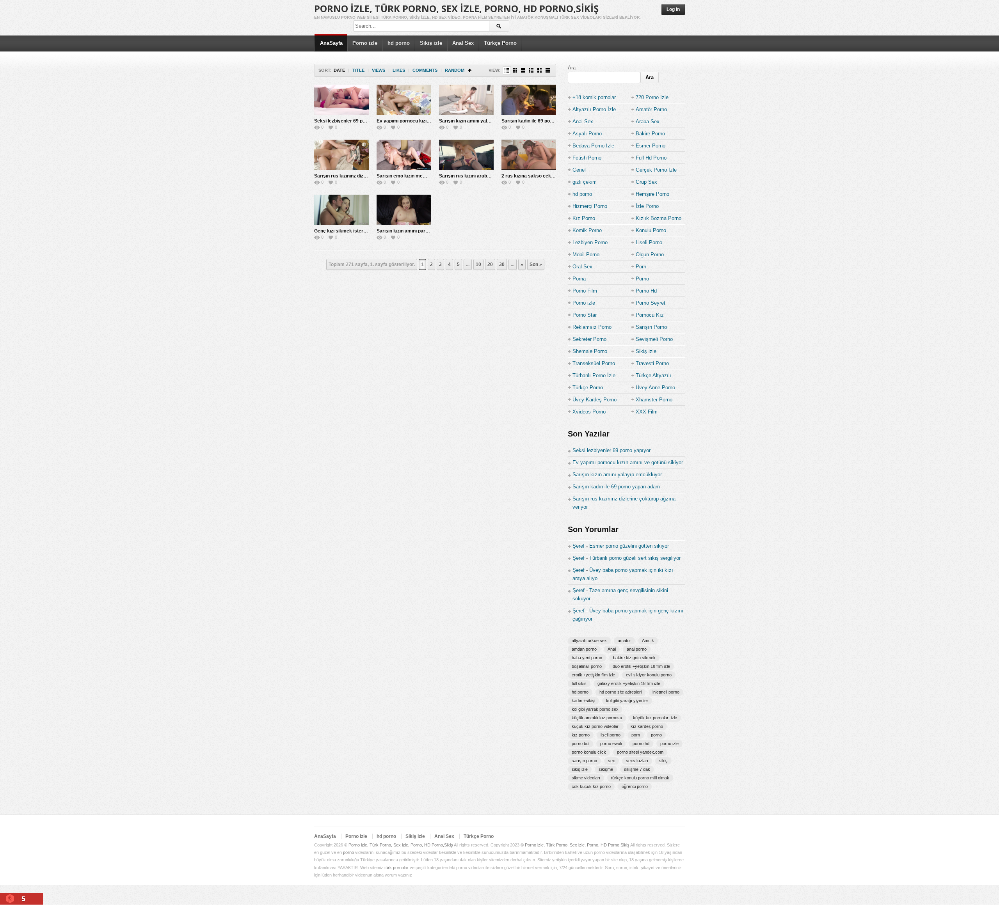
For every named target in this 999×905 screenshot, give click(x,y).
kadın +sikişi (583, 700)
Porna (579, 279)
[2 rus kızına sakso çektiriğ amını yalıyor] (528, 155)
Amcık (648, 640)
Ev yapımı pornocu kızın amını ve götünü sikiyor (429, 121)
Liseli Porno (649, 242)
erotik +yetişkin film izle (593, 675)
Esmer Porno (650, 146)
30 (502, 264)
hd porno (399, 43)
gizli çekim (584, 182)
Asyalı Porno (587, 134)
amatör (624, 640)
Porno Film (584, 291)
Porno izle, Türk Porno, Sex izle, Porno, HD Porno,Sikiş (456, 8)
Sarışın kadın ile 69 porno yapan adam (543, 121)
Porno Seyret (650, 303)
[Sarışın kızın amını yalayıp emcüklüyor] (466, 100)
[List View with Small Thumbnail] (531, 70)
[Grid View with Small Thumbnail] (515, 70)
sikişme (606, 769)
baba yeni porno (587, 657)
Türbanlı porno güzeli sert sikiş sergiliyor (635, 558)
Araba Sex (647, 121)
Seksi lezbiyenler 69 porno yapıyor (352, 121)
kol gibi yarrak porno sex (595, 709)
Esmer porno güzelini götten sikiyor (629, 546)
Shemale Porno (589, 351)
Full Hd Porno (651, 158)
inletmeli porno (665, 692)
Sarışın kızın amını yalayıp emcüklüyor (481, 121)
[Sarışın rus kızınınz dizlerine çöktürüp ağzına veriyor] (341, 155)
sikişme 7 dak (637, 769)
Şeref (578, 546)
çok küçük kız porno (591, 786)
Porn (641, 267)
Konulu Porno (651, 230)
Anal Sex (463, 43)
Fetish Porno (586, 158)
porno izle (669, 743)
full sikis (579, 683)
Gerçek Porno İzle (656, 170)
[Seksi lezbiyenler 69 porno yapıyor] (341, 100)
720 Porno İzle (652, 97)
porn (635, 735)
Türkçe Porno (500, 43)
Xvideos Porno (589, 412)
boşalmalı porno (587, 666)
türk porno (394, 867)
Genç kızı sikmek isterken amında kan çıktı (361, 231)
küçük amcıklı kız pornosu (597, 717)
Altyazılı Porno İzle (594, 109)
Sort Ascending (470, 70)
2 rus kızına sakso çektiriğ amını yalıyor (545, 176)
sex (611, 760)
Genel (579, 170)
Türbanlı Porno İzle (593, 375)
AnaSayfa (331, 43)
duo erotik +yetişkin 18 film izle (641, 666)
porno (656, 735)
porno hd (641, 743)
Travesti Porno (652, 363)
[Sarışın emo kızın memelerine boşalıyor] (404, 155)
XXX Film (647, 412)
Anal (612, 649)
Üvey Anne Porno (655, 387)
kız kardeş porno (647, 726)
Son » (536, 264)
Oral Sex (582, 267)
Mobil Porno (585, 254)
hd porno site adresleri (620, 692)
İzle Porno (647, 206)
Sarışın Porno (651, 327)
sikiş (663, 760)
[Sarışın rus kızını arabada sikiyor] (466, 155)
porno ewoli (611, 743)
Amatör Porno (651, 109)
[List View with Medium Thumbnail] (539, 70)
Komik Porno (587, 230)
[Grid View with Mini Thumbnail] (507, 70)
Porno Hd (646, 291)
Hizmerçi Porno (589, 206)
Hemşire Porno (652, 194)
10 (478, 264)
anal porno (637, 649)
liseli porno (610, 735)
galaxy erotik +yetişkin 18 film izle (628, 683)
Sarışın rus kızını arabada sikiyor (475, 176)
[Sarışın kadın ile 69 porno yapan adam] (528, 100)
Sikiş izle (431, 43)
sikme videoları (586, 777)
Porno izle (364, 43)
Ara (572, 68)
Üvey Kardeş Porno (594, 400)
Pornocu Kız (650, 315)
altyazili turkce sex (589, 640)
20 (490, 264)
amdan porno (584, 649)
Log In (673, 9)
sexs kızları (637, 760)
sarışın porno (584, 760)
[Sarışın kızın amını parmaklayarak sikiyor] (404, 210)
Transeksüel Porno (593, 363)
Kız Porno (583, 218)
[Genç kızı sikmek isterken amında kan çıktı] (341, 210)
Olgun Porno (650, 254)
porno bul (580, 743)
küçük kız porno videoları (596, 726)
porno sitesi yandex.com (640, 752)
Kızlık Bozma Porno (658, 218)
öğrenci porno (635, 786)
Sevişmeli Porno (654, 339)
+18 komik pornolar (594, 97)
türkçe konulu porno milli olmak (640, 777)
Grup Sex (646, 182)
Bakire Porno (650, 134)
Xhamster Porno (654, 400)
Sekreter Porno (589, 339)
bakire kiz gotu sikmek (634, 657)
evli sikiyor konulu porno (649, 675)
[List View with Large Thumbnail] (548, 70)
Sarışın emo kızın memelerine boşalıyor (420, 176)
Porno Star (584, 315)
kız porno (581, 735)
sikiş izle (580, 769)
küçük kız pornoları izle (655, 717)
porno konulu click (589, 752)
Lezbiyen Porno (590, 242)
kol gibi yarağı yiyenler (627, 700)
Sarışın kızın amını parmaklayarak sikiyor (422, 231)
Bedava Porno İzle (593, 146)
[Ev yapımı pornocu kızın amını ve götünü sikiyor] (404, 100)
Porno (642, 279)
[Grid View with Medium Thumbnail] (523, 70)
